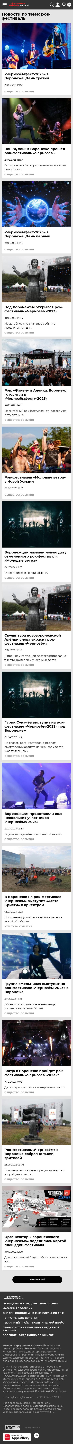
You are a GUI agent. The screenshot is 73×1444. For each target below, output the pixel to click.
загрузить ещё (37, 1280)
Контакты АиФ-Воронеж (20, 1317)
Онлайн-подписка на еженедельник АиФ (33, 1313)
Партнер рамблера (32, 1427)
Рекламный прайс (16, 1322)
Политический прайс (48, 1322)
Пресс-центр (49, 1303)
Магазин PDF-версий (18, 1308)
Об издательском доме (20, 1303)
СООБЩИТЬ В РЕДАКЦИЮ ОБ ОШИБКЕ (28, 1335)
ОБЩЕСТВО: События (19, 91)
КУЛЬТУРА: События (18, 926)
